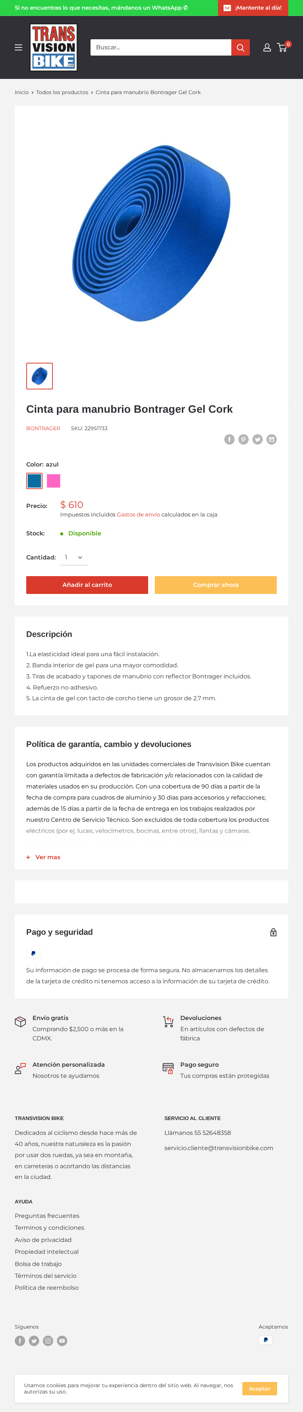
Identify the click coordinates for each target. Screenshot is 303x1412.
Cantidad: (41, 557)
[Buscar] (240, 47)
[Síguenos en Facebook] (20, 1341)
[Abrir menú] (18, 47)
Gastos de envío (138, 514)
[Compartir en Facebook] (229, 439)
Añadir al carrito (87, 584)
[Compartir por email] (271, 439)
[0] (282, 47)
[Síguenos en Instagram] (48, 1341)
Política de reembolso (47, 1287)
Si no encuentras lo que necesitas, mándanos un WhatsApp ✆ (101, 7)
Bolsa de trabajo (38, 1264)
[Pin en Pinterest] (243, 439)
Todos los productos (62, 92)
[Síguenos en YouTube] (62, 1341)
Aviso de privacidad (43, 1239)
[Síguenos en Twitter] (34, 1341)
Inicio (22, 92)
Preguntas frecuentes (47, 1215)
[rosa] (53, 481)
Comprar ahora (216, 584)
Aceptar (259, 1388)
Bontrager (43, 428)
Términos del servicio (45, 1275)
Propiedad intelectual (47, 1251)
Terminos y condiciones (49, 1227)
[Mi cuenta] (267, 47)
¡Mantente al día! (258, 7)
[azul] (34, 481)
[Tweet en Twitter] (257, 439)
